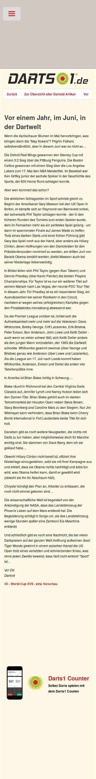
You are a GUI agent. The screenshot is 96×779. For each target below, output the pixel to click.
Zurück (12, 94)
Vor (86, 94)
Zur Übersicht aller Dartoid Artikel (49, 94)
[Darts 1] (48, 85)
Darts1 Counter (68, 678)
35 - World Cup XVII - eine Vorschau (30, 583)
